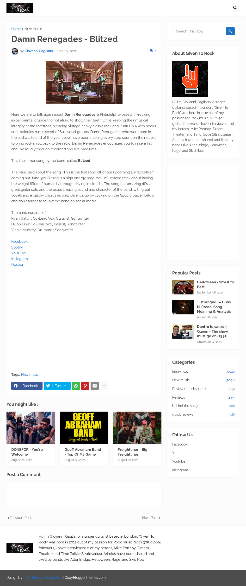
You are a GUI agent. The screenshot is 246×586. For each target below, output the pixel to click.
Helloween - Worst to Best (215, 284)
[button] (235, 8)
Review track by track (203, 389)
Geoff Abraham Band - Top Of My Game (83, 452)
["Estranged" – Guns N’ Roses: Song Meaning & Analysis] (183, 307)
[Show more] (104, 386)
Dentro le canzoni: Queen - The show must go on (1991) (212, 331)
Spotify (17, 247)
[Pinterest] (85, 386)
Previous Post (20, 518)
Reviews (203, 397)
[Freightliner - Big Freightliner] (137, 428)
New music (33, 29)
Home (16, 29)
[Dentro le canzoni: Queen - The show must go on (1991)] (183, 332)
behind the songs (203, 406)
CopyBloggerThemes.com (85, 578)
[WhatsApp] (76, 386)
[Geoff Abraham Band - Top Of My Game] (84, 428)
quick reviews (203, 414)
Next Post (150, 518)
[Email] (95, 386)
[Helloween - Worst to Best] (183, 287)
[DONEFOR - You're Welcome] (30, 428)
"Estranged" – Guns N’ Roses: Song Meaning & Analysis (214, 307)
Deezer (17, 264)
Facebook (19, 241)
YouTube (18, 253)
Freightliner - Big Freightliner (133, 452)
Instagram (19, 259)
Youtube (178, 461)
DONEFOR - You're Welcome (27, 452)
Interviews (203, 372)
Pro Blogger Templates (44, 578)
